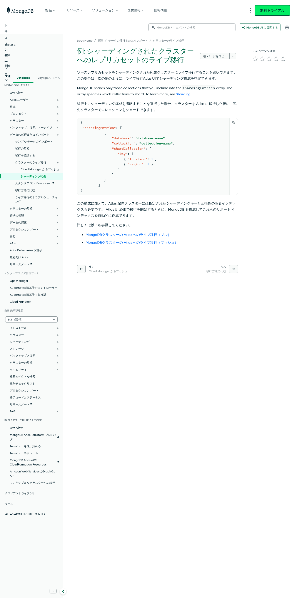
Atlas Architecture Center (25, 514)
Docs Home (85, 40)
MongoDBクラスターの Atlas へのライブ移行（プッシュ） (132, 242)
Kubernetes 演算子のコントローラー (33, 287)
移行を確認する (25, 155)
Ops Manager (19, 280)
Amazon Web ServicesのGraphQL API (32, 473)
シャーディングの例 (33, 176)
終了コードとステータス (25, 397)
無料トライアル (272, 10)
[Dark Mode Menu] (287, 27)
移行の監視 (22, 148)
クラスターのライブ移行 (168, 40)
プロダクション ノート (24, 390)
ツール (9, 503)
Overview (16, 92)
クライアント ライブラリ (20, 493)
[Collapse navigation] (63, 591)
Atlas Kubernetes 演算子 (26, 250)
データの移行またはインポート (128, 40)
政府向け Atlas (19, 257)
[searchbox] (191, 27)
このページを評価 (264, 50)
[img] (255, 58)
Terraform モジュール (24, 453)
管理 (100, 40)
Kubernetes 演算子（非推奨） (29, 294)
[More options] (232, 56)
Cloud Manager (20, 301)
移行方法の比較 (25, 190)
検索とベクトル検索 (22, 376)
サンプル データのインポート (34, 141)
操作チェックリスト (22, 383)
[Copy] (234, 122)
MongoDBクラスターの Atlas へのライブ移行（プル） (128, 234)
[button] (31, 319)
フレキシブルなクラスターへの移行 (32, 482)
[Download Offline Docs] (53, 591)
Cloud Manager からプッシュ (40, 169)
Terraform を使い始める (25, 446)
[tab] (23, 77)
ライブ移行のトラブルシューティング (36, 199)
